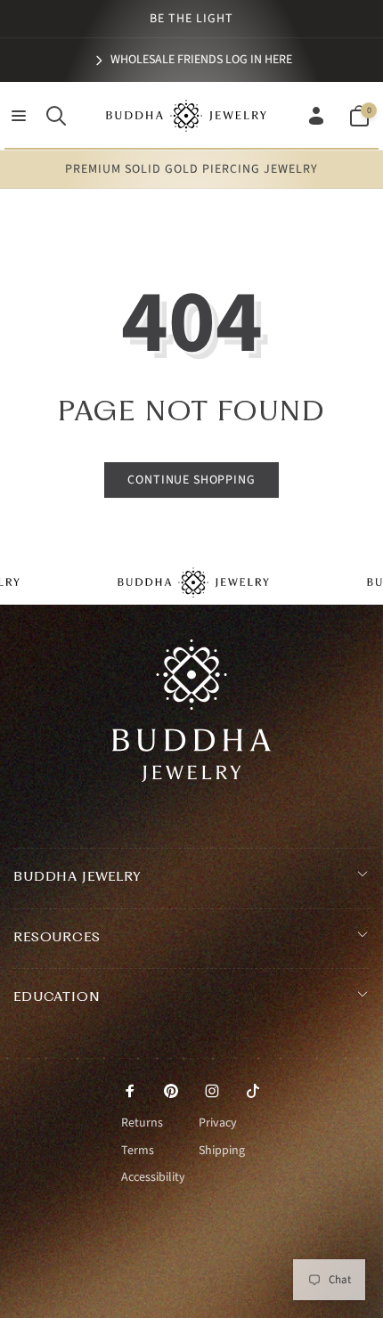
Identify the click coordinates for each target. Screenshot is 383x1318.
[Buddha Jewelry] (192, 777)
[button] (18, 116)
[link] (192, 59)
